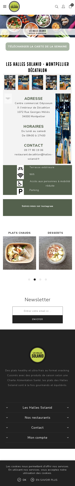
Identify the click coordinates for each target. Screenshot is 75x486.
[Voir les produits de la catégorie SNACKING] (55, 253)
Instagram (47, 206)
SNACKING (55, 233)
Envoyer (37, 319)
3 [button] (40, 279)
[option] (20, 254)
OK (24, 480)
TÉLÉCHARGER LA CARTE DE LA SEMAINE (37, 46)
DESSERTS (19, 233)
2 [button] (35, 279)
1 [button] (29, 279)
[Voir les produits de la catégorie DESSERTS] (19, 253)
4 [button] (46, 279)
